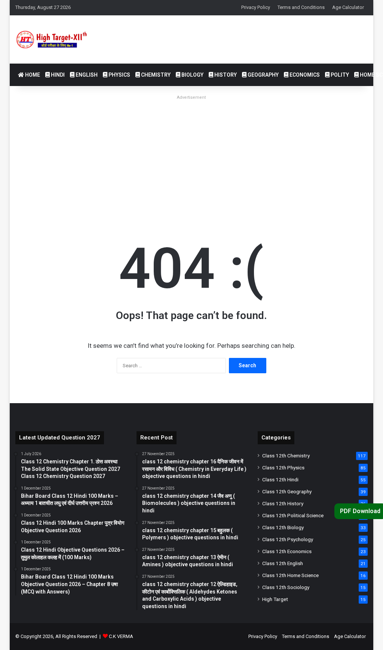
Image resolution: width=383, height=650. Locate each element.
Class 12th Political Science (293, 515)
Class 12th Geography (287, 491)
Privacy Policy (255, 7)
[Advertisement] (192, 154)
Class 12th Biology (283, 527)
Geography (262, 75)
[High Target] (58, 39)
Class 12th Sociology (285, 587)
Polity (339, 75)
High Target (275, 599)
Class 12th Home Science (290, 575)
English (86, 75)
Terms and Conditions (301, 7)
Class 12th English (282, 563)
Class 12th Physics (283, 467)
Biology (191, 75)
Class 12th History (282, 503)
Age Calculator (348, 7)
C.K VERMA (121, 636)
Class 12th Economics (287, 551)
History (225, 75)
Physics (118, 75)
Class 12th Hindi (280, 479)
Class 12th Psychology (287, 539)
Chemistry (155, 75)
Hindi (57, 75)
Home (32, 75)
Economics (304, 75)
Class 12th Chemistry (286, 456)
